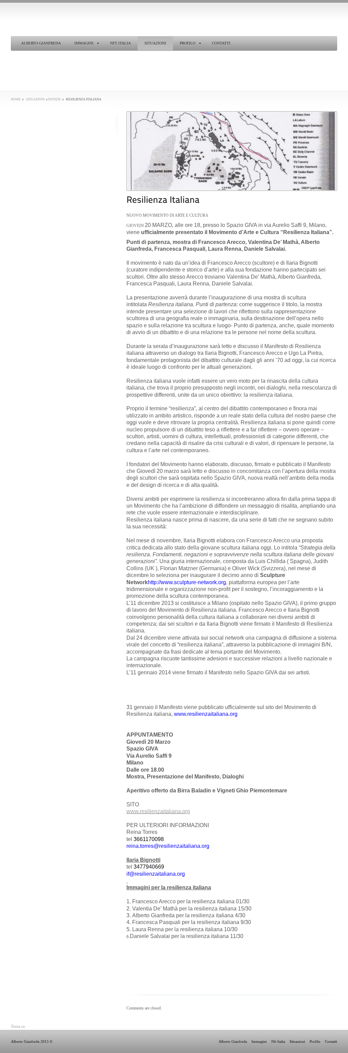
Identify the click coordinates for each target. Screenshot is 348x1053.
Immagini (83, 43)
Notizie (54, 99)
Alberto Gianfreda (41, 43)
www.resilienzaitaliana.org (158, 811)
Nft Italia (120, 43)
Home (16, 99)
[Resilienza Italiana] (231, 151)
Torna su (18, 1026)
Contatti (221, 43)
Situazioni (155, 43)
